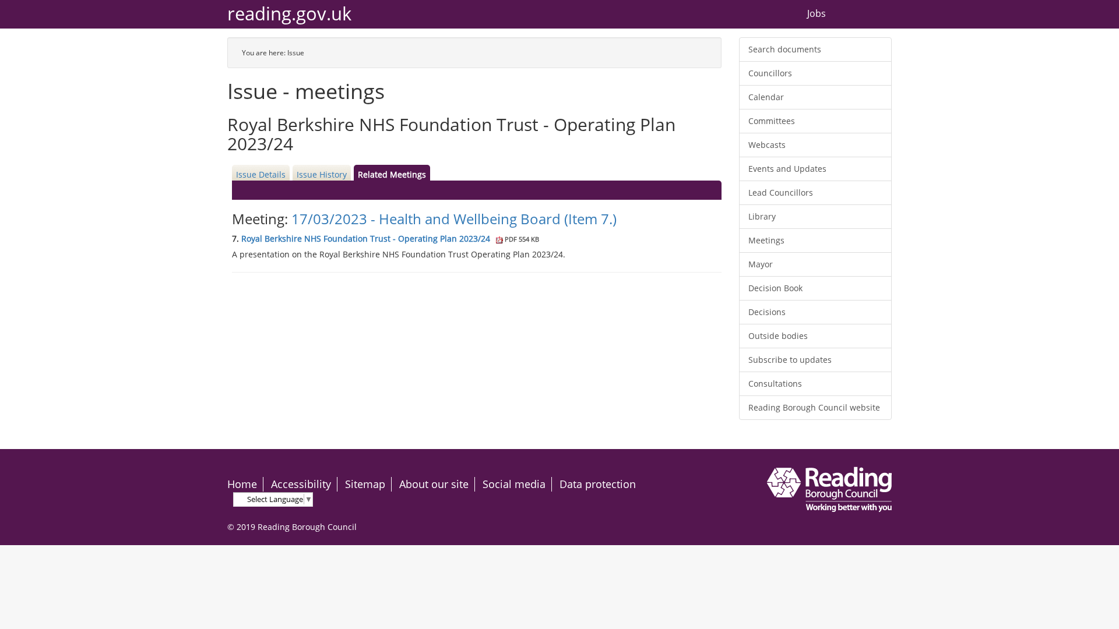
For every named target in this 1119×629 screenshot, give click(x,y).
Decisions (767, 311)
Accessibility (301, 484)
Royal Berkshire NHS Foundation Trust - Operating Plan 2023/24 (390, 238)
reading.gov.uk (289, 14)
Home (242, 484)
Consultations (775, 383)
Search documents (784, 49)
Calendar (766, 97)
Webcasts (767, 144)
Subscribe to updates (790, 359)
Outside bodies (778, 335)
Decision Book (775, 288)
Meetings (766, 240)
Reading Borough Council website (814, 407)
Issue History (322, 174)
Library (762, 216)
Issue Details (261, 174)
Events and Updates (787, 168)
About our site (434, 484)
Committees (771, 120)
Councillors (770, 73)
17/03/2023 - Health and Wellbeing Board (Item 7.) (454, 218)
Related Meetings (392, 174)
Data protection (598, 484)
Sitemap (365, 484)
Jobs (816, 14)
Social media (514, 484)
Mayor (760, 264)
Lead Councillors (780, 192)
